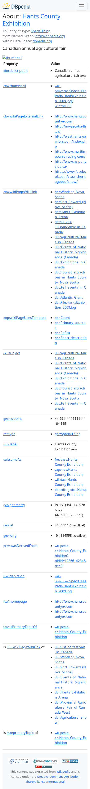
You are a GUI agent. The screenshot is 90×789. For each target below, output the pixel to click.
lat (8, 525)
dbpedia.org (42, 41)
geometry (14, 505)
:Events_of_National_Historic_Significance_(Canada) (70, 252)
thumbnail (14, 86)
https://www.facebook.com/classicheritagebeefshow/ (70, 176)
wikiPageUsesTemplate (24, 317)
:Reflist (62, 332)
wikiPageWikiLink (20, 192)
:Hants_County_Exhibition (70, 632)
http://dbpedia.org (50, 36)
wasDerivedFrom (20, 545)
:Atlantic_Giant (69, 297)
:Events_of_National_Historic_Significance (70, 682)
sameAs (12, 459)
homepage (15, 601)
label (10, 444)
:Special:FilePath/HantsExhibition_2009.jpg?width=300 (70, 96)
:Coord (62, 317)
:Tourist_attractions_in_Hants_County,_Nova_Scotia (70, 277)
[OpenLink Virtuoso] (18, 760)
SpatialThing (40, 31)
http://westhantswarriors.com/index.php (70, 141)
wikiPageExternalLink (23, 116)
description (15, 70)
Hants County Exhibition (31, 19)
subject (11, 353)
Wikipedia (63, 772)
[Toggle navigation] (81, 6)
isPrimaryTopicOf (20, 626)
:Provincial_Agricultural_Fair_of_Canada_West (70, 707)
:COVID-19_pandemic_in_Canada (70, 227)
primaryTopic (20, 732)
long (10, 535)
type (9, 434)
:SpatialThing (68, 434)
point (12, 418)
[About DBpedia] (16, 6)
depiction (13, 576)
